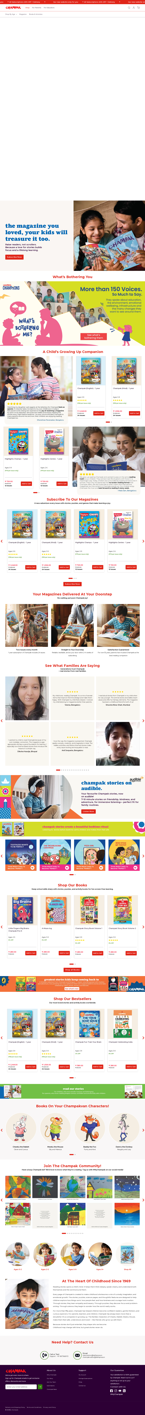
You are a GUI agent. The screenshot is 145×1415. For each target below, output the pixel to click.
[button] (128, 7)
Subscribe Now (14, 257)
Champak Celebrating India (120, 1042)
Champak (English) (88, 388)
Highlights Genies (51, 459)
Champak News (52, 1389)
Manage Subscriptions (85, 1378)
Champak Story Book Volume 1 (88, 928)
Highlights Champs (16, 459)
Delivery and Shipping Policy (15, 1407)
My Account (82, 1375)
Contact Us (82, 1385)
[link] (72, 313)
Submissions (50, 1385)
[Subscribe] (40, 1386)
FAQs (80, 1382)
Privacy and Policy (49, 1407)
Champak (14, 1410)
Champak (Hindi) (123, 388)
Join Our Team (51, 1382)
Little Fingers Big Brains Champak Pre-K (18, 929)
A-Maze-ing (47, 928)
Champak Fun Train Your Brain (88, 1042)
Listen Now (88, 812)
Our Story (50, 1378)
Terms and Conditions (34, 1407)
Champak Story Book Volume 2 (122, 928)
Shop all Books (72, 970)
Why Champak (51, 1375)
